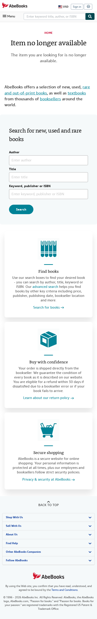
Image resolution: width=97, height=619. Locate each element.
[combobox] (54, 16)
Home (48, 33)
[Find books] (48, 249)
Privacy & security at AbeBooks (46, 479)
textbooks (77, 93)
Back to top (48, 505)
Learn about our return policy (46, 398)
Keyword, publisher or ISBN (30, 186)
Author (14, 152)
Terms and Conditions (64, 590)
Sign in (77, 7)
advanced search (45, 286)
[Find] (90, 16)
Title (12, 169)
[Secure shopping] (48, 430)
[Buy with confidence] (48, 339)
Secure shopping (48, 453)
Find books (48, 272)
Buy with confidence (48, 362)
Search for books (46, 307)
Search (21, 209)
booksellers (50, 98)
